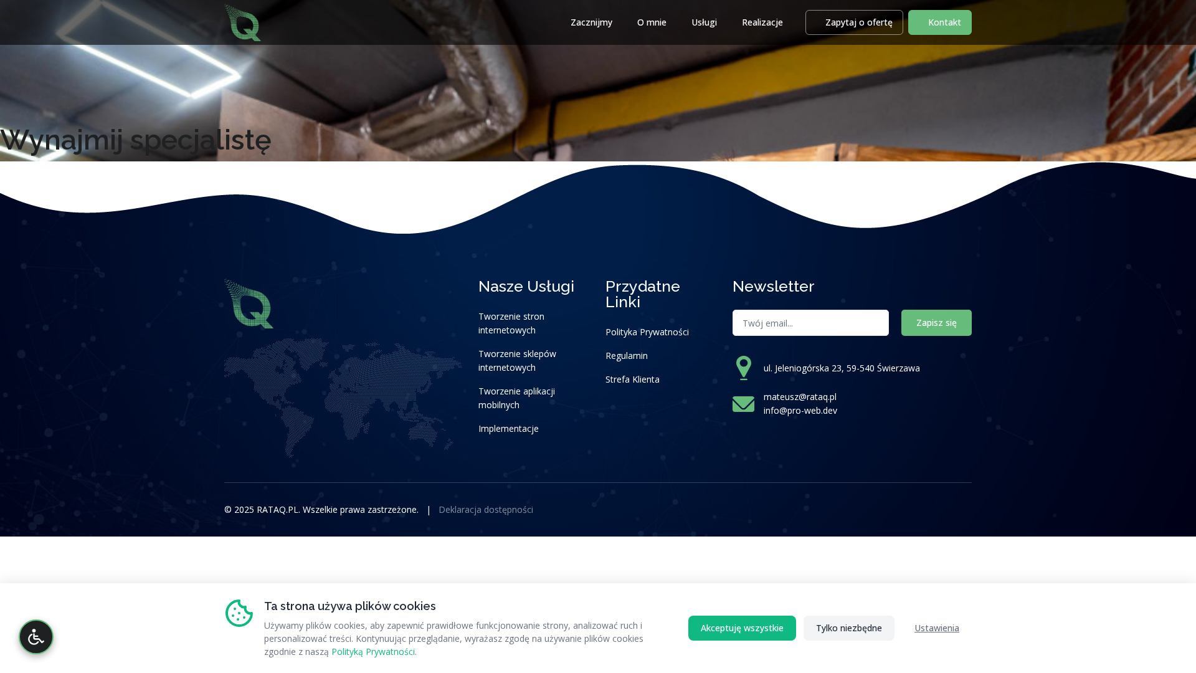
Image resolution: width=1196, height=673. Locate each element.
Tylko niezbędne (849, 628)
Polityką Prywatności (373, 651)
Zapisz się (936, 322)
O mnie (652, 22)
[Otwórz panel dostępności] (36, 636)
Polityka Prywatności (647, 332)
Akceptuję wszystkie (742, 628)
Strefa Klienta (632, 379)
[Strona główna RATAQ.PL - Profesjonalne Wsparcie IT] (242, 20)
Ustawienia (936, 628)
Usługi (704, 22)
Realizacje (762, 22)
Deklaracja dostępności (486, 509)
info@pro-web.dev (800, 410)
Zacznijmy (591, 22)
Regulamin (626, 355)
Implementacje (508, 428)
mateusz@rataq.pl (800, 397)
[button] (854, 22)
